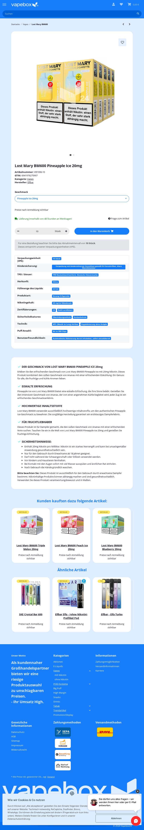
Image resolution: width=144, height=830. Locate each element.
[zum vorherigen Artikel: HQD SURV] (123, 24)
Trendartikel (59, 710)
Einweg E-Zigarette (61, 296)
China (55, 282)
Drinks (56, 701)
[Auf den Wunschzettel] (122, 42)
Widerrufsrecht (19, 749)
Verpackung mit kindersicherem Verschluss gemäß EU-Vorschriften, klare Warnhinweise (89, 267)
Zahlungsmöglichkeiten (108, 661)
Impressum (17, 745)
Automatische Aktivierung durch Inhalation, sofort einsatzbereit (81, 338)
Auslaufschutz (80, 317)
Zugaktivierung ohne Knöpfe (94, 324)
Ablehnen (116, 818)
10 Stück (56, 258)
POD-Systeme (60, 683)
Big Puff (57, 688)
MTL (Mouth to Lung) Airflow (65, 324)
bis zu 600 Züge (60, 331)
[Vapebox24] (24, 4)
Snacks (57, 697)
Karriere (100, 670)
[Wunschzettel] (121, 4)
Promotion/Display (63, 714)
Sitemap (15, 740)
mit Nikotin (60, 675)
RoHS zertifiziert (65, 310)
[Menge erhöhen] (66, 231)
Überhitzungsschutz (62, 317)
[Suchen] (138, 13)
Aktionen (58, 661)
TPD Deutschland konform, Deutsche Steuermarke (75, 275)
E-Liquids (58, 666)
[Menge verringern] (18, 231)
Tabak (56, 706)
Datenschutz (17, 732)
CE (54, 310)
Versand (51, 777)
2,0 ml (55, 289)
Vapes (30, 179)
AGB (13, 736)
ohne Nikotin (61, 679)
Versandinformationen (107, 666)
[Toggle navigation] (4, 3)
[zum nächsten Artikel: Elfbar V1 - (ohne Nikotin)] (129, 24)
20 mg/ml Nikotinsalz (62, 303)
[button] (113, 4)
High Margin (59, 692)
